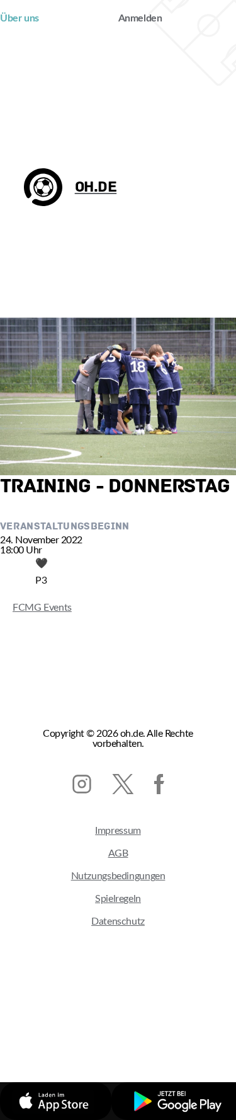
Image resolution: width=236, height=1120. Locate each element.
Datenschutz (118, 921)
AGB (118, 853)
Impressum (118, 831)
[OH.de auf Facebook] (159, 784)
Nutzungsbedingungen (118, 876)
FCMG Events (36, 608)
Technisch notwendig (82, 1030)
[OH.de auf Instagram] (82, 784)
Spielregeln (118, 899)
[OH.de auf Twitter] (123, 784)
